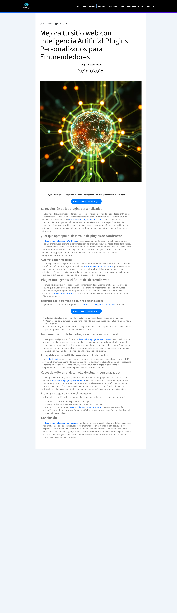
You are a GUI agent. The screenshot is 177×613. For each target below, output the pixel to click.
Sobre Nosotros (89, 6)
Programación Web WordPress (131, 6)
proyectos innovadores (64, 293)
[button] (79, 71)
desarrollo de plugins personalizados (86, 219)
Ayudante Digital (52, 359)
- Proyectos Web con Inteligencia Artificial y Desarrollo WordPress (86, 194)
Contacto (150, 6)
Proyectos (113, 6)
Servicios (101, 6)
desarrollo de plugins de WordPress (61, 240)
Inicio (77, 6)
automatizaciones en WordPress (98, 266)
